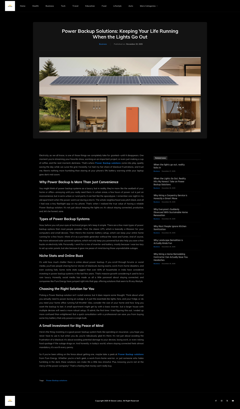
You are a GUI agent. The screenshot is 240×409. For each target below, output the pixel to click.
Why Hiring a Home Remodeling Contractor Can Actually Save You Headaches (171, 257)
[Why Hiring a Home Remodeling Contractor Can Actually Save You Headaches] (196, 256)
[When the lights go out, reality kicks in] (196, 166)
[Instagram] (221, 401)
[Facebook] (216, 401)
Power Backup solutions (56, 380)
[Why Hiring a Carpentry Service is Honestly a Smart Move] (196, 197)
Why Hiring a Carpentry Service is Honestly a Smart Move (170, 197)
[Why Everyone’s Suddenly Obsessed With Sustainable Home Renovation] (196, 211)
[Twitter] (227, 401)
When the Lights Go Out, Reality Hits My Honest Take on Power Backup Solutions (170, 181)
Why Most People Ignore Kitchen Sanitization (170, 228)
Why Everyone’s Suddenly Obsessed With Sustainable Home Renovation (171, 212)
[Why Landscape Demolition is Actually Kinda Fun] (196, 242)
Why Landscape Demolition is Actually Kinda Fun (168, 242)
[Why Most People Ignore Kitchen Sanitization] (196, 228)
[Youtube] (233, 401)
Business (103, 44)
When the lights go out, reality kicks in (169, 166)
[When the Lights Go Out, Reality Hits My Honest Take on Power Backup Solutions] (196, 180)
